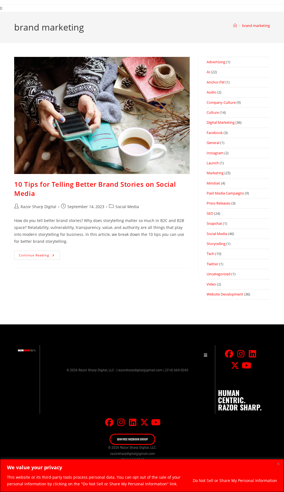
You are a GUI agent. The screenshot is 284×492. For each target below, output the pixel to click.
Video (211, 284)
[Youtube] (246, 365)
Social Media (127, 206)
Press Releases (218, 203)
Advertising (216, 61)
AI (208, 71)
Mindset (213, 183)
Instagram (215, 152)
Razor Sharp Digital (38, 206)
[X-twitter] (235, 365)
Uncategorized (218, 273)
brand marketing (256, 25)
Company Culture (221, 102)
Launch (213, 162)
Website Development (225, 294)
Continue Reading (39, 254)
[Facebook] (229, 354)
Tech (210, 253)
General (213, 142)
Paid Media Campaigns (225, 193)
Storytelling (216, 243)
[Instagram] (241, 354)
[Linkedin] (252, 354)
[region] (142, 475)
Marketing (215, 172)
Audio (211, 92)
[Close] (278, 463)
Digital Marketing (221, 122)
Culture (213, 112)
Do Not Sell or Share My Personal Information (235, 480)
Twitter (212, 263)
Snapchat (214, 223)
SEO (210, 213)
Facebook (215, 132)
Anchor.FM (216, 82)
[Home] (235, 25)
